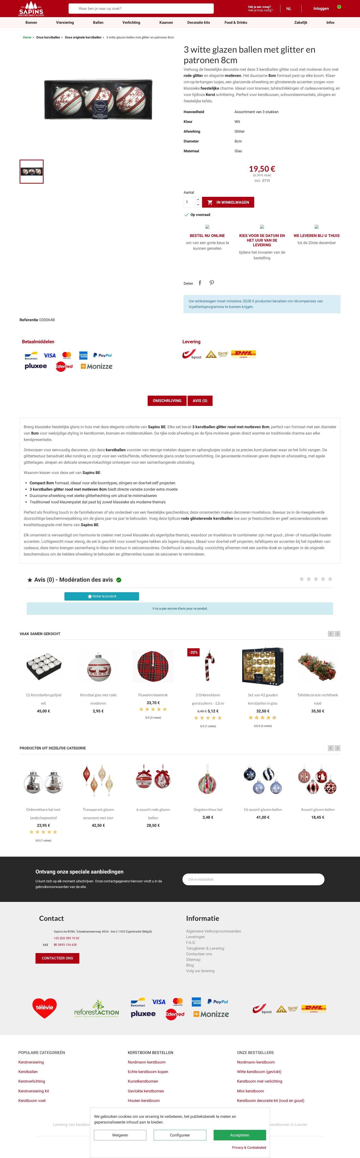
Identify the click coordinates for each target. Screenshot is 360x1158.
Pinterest (211, 283)
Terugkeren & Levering (205, 948)
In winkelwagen (228, 202)
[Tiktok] (84, 973)
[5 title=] (330, 579)
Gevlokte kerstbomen (146, 1091)
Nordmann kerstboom (147, 1062)
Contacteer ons (199, 954)
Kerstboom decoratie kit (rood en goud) (270, 1100)
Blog (190, 965)
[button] (301, 22)
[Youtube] (73, 973)
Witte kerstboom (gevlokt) (259, 1071)
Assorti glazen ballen (318, 809)
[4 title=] (323, 579)
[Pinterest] (51, 973)
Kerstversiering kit (33, 1091)
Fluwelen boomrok (153, 695)
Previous (331, 634)
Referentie (29, 320)
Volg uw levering (200, 971)
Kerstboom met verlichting (259, 1081)
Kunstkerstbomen (143, 1081)
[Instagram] (62, 973)
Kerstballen (28, 1071)
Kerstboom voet (32, 1100)
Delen (200, 283)
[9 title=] (272, 718)
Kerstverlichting (31, 1081)
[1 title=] (302, 579)
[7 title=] (266, 718)
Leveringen (195, 936)
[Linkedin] (95, 973)
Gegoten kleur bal (208, 809)
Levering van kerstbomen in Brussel (83, 1124)
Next (337, 634)
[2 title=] (309, 579)
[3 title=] (316, 579)
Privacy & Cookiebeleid (249, 1147)
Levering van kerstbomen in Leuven (276, 1124)
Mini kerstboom (250, 1091)
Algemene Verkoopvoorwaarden (213, 931)
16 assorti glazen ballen (263, 809)
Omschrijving (167, 400)
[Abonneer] (318, 879)
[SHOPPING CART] (336, 8)
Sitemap (193, 959)
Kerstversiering (31, 1062)
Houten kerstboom (144, 1100)
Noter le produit (101, 596)
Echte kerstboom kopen (148, 1071)
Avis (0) (200, 400)
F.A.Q (190, 942)
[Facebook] (40, 973)
